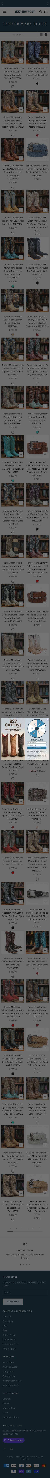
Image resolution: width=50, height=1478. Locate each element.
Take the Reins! (37, 747)
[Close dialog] (47, 720)
